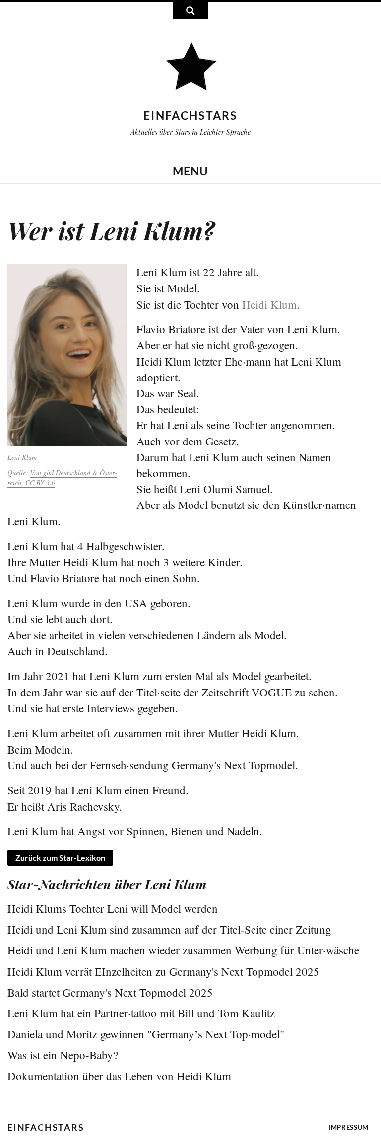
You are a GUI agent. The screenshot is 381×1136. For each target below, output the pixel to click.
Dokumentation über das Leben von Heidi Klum (119, 1076)
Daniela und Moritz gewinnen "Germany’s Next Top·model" (145, 1033)
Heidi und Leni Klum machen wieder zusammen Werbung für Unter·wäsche (183, 950)
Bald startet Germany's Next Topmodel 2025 (110, 992)
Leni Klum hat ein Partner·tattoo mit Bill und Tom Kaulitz (141, 1013)
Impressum (348, 1127)
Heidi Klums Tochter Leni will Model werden (112, 908)
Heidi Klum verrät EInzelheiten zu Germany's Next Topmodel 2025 (163, 971)
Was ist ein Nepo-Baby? (62, 1054)
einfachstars (190, 115)
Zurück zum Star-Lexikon (60, 857)
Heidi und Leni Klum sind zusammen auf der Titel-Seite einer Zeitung (169, 929)
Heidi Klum (269, 304)
